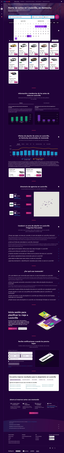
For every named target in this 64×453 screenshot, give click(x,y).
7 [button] (25, 28)
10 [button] (40, 28)
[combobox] (13, 14)
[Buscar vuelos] (1, 5)
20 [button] (23, 33)
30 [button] (30, 36)
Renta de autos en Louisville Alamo (15, 384)
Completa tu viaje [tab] (42, 379)
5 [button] (45, 26)
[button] (2, 1)
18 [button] (18, 33)
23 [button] (30, 33)
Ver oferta (15, 54)
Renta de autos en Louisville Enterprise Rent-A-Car (33, 387)
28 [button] (25, 36)
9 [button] (30, 28)
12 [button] (20, 31)
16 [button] (30, 31)
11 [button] (18, 31)
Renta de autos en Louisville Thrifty (15, 388)
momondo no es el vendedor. (14, 424)
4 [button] (18, 28)
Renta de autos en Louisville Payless (31, 388)
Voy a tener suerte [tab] (50, 379)
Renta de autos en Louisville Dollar (15, 386)
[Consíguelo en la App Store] (51, 439)
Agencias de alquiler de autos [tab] (15, 379)
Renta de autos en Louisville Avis (31, 384)
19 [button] (20, 33)
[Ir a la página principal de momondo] (7, 1)
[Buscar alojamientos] (1, 7)
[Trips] (1, 14)
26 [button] (20, 36)
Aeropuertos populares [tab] (26, 379)
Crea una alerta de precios (51, 406)
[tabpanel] (33, 116)
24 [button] (40, 33)
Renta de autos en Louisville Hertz (47, 386)
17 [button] (40, 31)
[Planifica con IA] (1, 11)
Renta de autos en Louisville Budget (48, 384)
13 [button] (23, 31)
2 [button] (30, 26)
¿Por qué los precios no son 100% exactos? (17, 428)
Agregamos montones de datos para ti (16, 426)
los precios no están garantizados (32, 421)
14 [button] (25, 31)
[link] (21, 175)
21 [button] (25, 33)
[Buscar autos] (1, 9)
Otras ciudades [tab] (34, 379)
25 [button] (18, 36)
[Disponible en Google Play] (51, 437)
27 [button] (23, 36)
